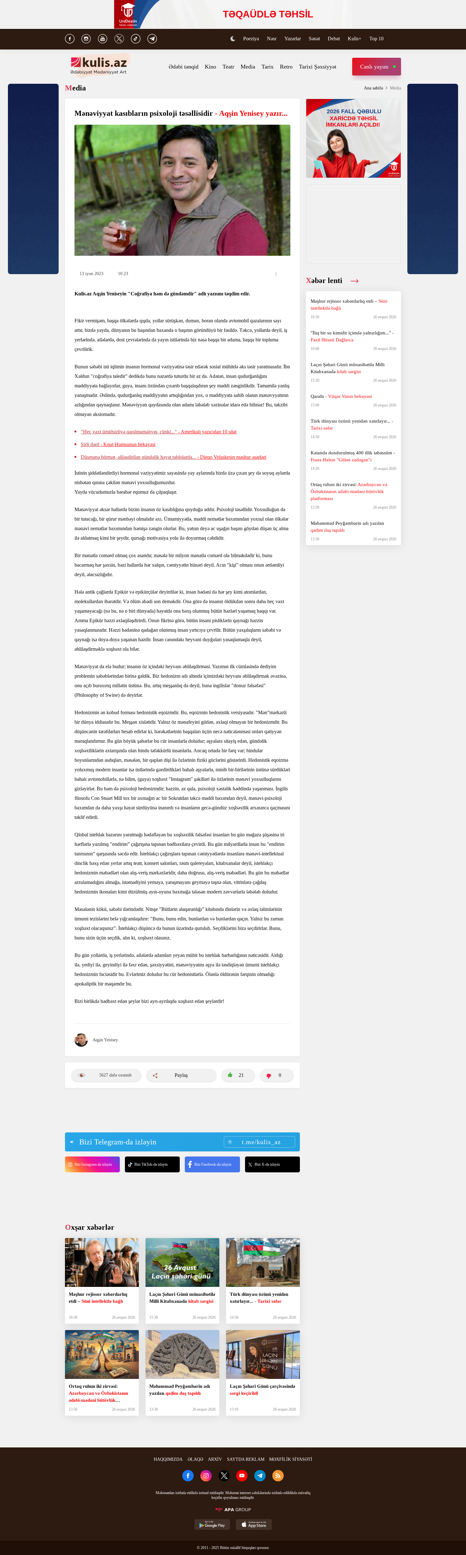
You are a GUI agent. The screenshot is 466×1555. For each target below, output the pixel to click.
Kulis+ (354, 38)
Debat (334, 38)
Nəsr (271, 38)
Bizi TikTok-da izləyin (151, 1164)
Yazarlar (292, 38)
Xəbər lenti (325, 280)
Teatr (228, 66)
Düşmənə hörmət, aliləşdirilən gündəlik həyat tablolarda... (173, 457)
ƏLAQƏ (195, 1459)
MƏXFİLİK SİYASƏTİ (290, 1459)
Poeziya (251, 38)
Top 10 (376, 38)
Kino (210, 66)
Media (248, 66)
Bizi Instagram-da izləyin (93, 1164)
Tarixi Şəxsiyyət (317, 66)
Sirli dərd (118, 444)
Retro (286, 66)
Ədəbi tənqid (183, 66)
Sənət (314, 38)
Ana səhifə (373, 88)
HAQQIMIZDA (168, 1459)
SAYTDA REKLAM (245, 1459)
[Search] (398, 39)
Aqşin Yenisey (105, 1040)
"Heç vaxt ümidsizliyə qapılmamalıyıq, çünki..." (158, 431)
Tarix (268, 66)
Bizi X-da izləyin (267, 1164)
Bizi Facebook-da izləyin (212, 1164)
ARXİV (215, 1459)
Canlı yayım (374, 66)
